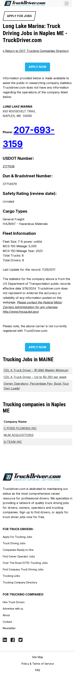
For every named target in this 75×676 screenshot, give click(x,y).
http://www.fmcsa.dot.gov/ (21, 311)
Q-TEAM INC (13, 442)
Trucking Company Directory (20, 582)
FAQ (37, 670)
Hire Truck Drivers (14, 602)
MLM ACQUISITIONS (18, 435)
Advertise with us (13, 608)
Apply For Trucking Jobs (17, 536)
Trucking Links (11, 575)
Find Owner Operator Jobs (19, 556)
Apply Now (37, 67)
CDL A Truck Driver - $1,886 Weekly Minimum (36, 370)
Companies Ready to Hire (18, 549)
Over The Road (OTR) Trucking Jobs (25, 562)
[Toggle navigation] (66, 3)
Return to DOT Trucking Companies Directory (36, 51)
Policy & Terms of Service (37, 663)
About (6, 615)
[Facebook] (13, 639)
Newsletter (9, 628)
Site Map (37, 657)
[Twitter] (20, 639)
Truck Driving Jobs (14, 543)
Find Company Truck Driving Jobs (23, 569)
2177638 (9, 166)
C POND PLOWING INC (20, 428)
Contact (7, 621)
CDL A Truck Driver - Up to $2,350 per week (35, 377)
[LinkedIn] (5, 639)
